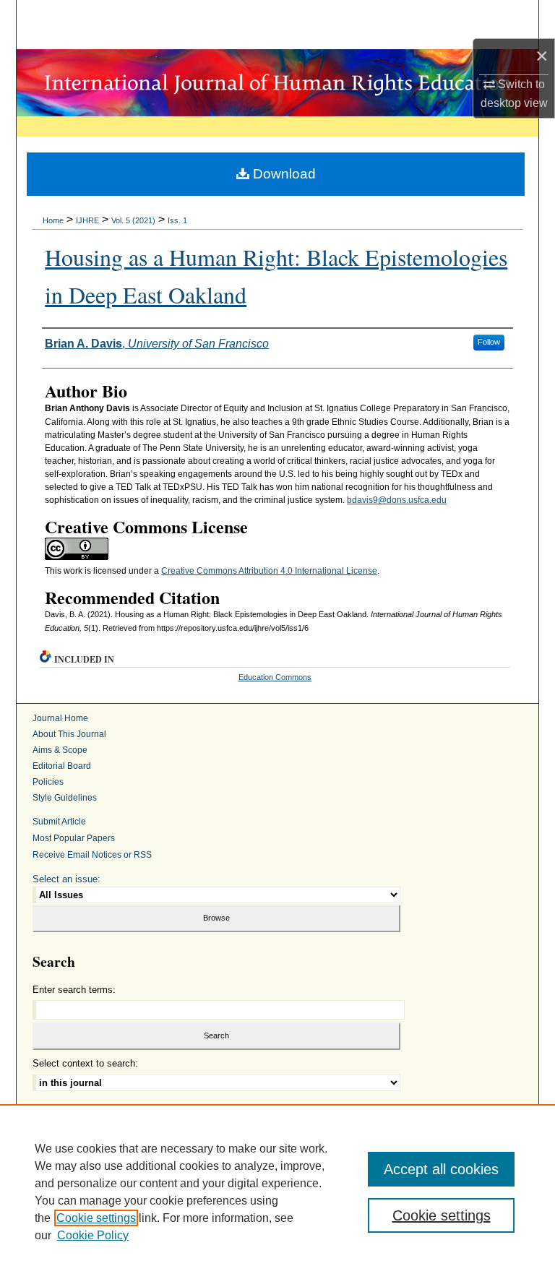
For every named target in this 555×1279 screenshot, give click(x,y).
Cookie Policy (93, 1235)
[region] (277, 1191)
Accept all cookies (441, 1169)
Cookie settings (96, 1218)
